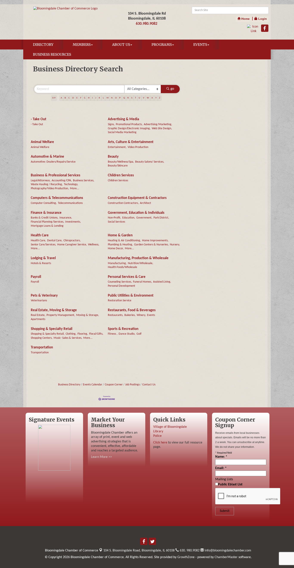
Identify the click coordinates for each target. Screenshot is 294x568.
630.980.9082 (146, 24)
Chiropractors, (72, 240)
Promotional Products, (129, 124)
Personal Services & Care (126, 277)
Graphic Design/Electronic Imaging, (129, 128)
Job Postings (132, 384)
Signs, (111, 124)
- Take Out (38, 119)
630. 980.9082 (189, 550)
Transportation (42, 347)
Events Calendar (92, 384)
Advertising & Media (123, 119)
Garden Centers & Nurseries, (151, 244)
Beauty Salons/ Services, (149, 161)
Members (82, 44)
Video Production (138, 147)
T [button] (135, 98)
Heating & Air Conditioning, (124, 240)
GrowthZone (186, 557)
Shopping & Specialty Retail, (48, 334)
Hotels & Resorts (41, 263)
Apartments (38, 319)
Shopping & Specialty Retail (51, 329)
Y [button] (155, 98)
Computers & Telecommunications (57, 198)
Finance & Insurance (46, 213)
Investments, (73, 221)
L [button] (103, 98)
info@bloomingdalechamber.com (227, 550)
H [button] (89, 98)
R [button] (128, 98)
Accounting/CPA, (62, 180)
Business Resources (52, 54)
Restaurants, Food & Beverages (132, 310)
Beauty (113, 157)
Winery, (141, 315)
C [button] (69, 98)
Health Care (40, 235)
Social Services (116, 221)
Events (200, 44)
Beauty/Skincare (118, 165)
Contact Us (148, 384)
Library (158, 431)
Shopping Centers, (42, 338)
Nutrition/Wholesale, (140, 263)
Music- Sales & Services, (68, 338)
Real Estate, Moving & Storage (54, 310)
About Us (121, 44)
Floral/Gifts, (96, 334)
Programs (162, 44)
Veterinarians (39, 300)
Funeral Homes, (142, 281)
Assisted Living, (162, 281)
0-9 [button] (54, 98)
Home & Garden (120, 235)
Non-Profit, (114, 217)
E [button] (76, 98)
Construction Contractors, (123, 203)
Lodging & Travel (43, 258)
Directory (43, 44)
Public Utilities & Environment (130, 295)
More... (74, 188)
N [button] (112, 98)
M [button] (107, 98)
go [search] (172, 89)
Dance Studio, (127, 334)
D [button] (73, 98)
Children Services (121, 175)
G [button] (84, 98)
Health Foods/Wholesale (122, 267)
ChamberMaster (226, 557)
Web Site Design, (162, 128)
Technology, (71, 184)
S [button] (131, 98)
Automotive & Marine (47, 157)
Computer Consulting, (44, 203)
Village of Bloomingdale (170, 427)
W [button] (148, 98)
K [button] (99, 98)
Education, (128, 217)
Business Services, (83, 180)
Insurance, (65, 217)
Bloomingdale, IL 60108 (139, 550)
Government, (144, 217)
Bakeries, (130, 315)
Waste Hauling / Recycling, (47, 184)
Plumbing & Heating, (120, 244)
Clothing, (71, 334)
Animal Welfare (42, 142)
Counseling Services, (120, 281)
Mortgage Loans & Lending (47, 226)
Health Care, (38, 240)
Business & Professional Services (55, 175)
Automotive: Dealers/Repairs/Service (53, 161)
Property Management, (60, 315)
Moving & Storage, (87, 315)
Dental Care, (54, 240)
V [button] (143, 98)
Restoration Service (119, 300)
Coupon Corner (114, 384)
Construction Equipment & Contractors (137, 198)
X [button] (152, 98)
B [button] (65, 98)
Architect (145, 203)
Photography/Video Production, (50, 188)
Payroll (36, 277)
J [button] (95, 98)
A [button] (61, 98)
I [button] (92, 98)
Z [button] (159, 98)
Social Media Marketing (122, 132)
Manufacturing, (117, 263)
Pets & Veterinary (44, 295)
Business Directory (69, 384)
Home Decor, (116, 248)
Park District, (161, 217)
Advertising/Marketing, (158, 124)
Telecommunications (70, 203)
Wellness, (93, 244)
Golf (138, 334)
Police (157, 436)
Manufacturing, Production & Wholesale (138, 258)
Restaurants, (115, 315)
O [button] (116, 98)
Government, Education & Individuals (136, 213)
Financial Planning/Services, (47, 221)
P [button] (120, 98)
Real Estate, (38, 315)
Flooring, (82, 334)
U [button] (139, 98)
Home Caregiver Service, (72, 244)
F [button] (80, 98)
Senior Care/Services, (43, 244)
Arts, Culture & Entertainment (130, 142)
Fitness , (113, 334)
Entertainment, (117, 147)
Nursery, (175, 244)
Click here (160, 442)
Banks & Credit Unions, (44, 217)
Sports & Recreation (123, 329)
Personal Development (121, 286)
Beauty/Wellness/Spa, (121, 161)
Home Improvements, (155, 240)
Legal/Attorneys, (41, 180)
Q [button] (124, 98)
